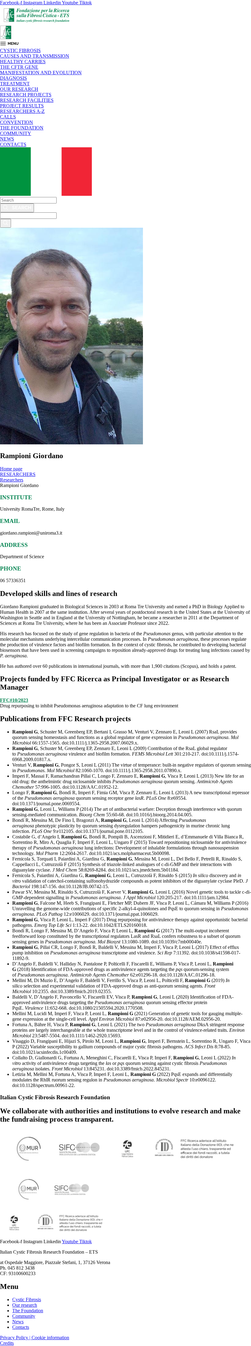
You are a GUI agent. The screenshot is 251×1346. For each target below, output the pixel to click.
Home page (11, 468)
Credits (7, 1343)
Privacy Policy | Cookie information (34, 1337)
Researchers (11, 479)
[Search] (17, 207)
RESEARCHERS (18, 474)
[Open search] (5, 223)
